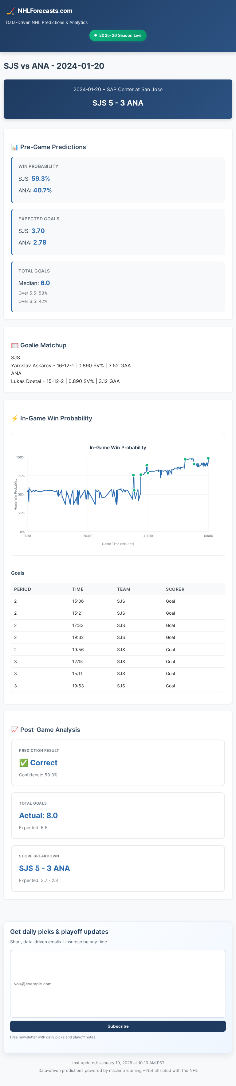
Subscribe (118, 1026)
